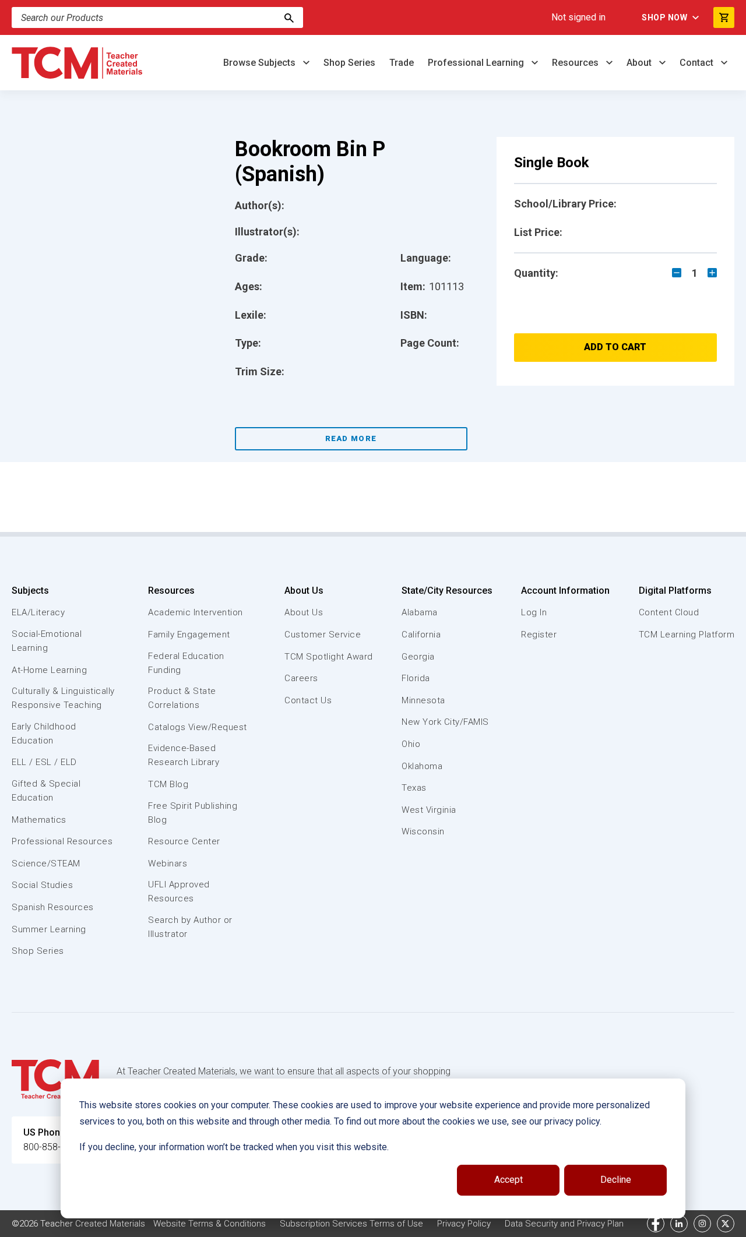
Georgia (418, 656)
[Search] (289, 17)
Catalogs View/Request (197, 727)
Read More (351, 438)
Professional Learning (477, 62)
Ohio (411, 744)
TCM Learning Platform (687, 634)
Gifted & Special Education (46, 790)
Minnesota (423, 700)
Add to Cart (615, 347)
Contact (698, 62)
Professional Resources (62, 841)
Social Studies (42, 885)
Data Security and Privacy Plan (564, 1223)
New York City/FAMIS (445, 722)
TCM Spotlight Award (328, 656)
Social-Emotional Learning (47, 641)
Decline (615, 1179)
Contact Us (308, 700)
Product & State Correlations (182, 698)
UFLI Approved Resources (179, 891)
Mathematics (39, 820)
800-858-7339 (52, 1147)
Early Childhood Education (44, 733)
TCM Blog (168, 784)
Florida (416, 678)
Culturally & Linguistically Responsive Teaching (63, 698)
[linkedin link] (679, 1223)
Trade (401, 62)
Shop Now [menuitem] (664, 17)
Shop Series (349, 62)
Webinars (167, 863)
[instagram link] (702, 1223)
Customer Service (322, 634)
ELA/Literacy (38, 612)
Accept (508, 1179)
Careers (301, 678)
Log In (534, 612)
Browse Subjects (260, 62)
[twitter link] (725, 1223)
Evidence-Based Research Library (183, 755)
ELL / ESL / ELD (44, 762)
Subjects (30, 590)
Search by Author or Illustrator (190, 927)
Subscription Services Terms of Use (351, 1223)
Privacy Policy (464, 1223)
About (640, 62)
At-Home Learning (49, 670)
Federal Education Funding (186, 663)
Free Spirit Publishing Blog (192, 813)
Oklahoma (422, 766)
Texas (414, 788)
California (421, 634)
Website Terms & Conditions (209, 1223)
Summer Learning (49, 929)
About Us (303, 590)
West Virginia (429, 810)
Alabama (420, 612)
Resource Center (184, 841)
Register (539, 634)
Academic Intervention (195, 612)
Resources (576, 62)
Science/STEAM (46, 863)
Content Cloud (669, 612)
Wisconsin (423, 831)
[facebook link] (655, 1223)
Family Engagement (189, 634)
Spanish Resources (53, 907)
